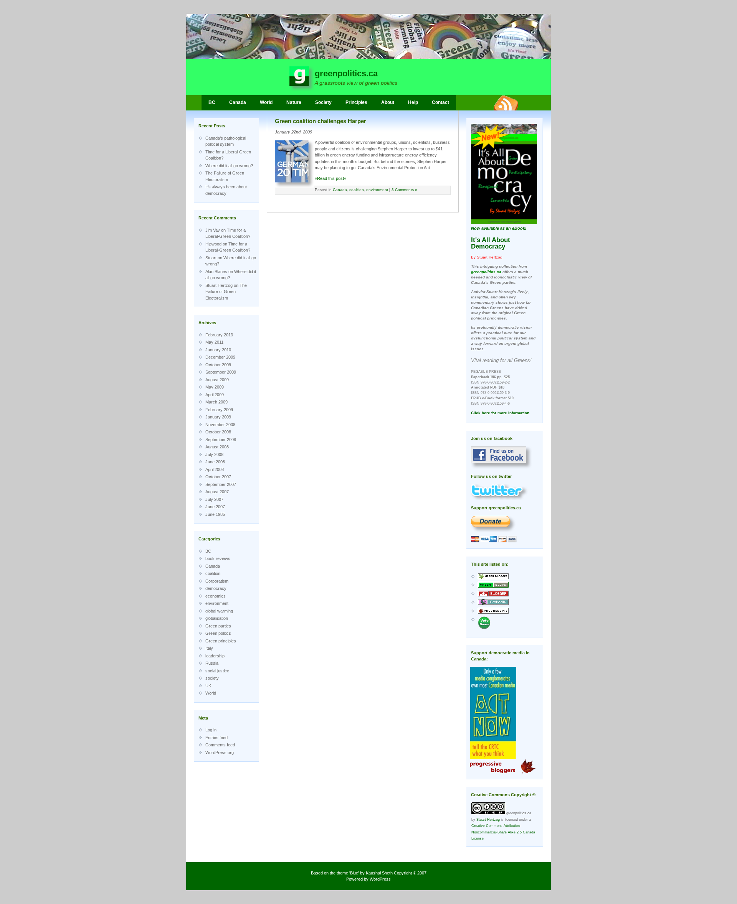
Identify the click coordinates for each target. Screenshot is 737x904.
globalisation (216, 618)
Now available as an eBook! (499, 228)
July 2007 (214, 499)
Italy (209, 648)
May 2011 (214, 342)
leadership (215, 656)
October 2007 (218, 476)
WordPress (380, 879)
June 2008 (215, 461)
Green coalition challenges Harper (320, 121)
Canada (237, 102)
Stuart (210, 257)
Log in (210, 730)
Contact (440, 102)
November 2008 (220, 424)
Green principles (220, 641)
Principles (356, 102)
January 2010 (218, 349)
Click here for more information (500, 413)
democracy (215, 588)
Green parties (218, 626)
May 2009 (214, 387)
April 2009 (214, 394)
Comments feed (220, 745)
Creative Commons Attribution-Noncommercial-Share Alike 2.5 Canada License (503, 832)
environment (216, 603)
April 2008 (214, 469)
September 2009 (220, 372)
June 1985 (215, 514)
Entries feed (216, 737)
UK (208, 685)
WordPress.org (219, 752)
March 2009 (216, 402)
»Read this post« (330, 178)
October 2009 (218, 364)
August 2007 (217, 491)
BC (211, 102)
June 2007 (215, 506)
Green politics (218, 633)
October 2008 (218, 432)
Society (323, 102)
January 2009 (218, 417)
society (212, 678)
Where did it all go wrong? (229, 165)
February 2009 (219, 409)
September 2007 (220, 484)
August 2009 (217, 379)
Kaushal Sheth (379, 873)
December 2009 (220, 357)
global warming (219, 611)
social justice (217, 671)
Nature (293, 102)
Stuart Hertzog (219, 285)
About (387, 102)
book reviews (217, 558)
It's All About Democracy (490, 243)
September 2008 (220, 439)
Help (413, 102)
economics (215, 596)
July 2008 (214, 454)
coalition (212, 573)
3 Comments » (404, 190)
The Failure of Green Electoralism (226, 291)
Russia (211, 663)
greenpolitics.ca (346, 73)
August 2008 (217, 447)
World (266, 102)
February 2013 (219, 335)
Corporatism (216, 581)
